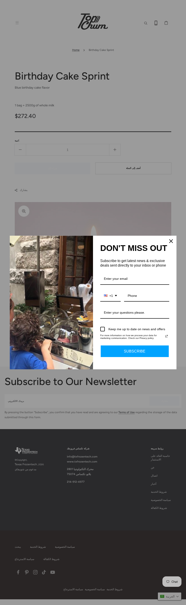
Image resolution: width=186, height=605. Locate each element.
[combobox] (110, 296)
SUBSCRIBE (134, 351)
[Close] (171, 241)
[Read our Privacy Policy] (166, 336)
